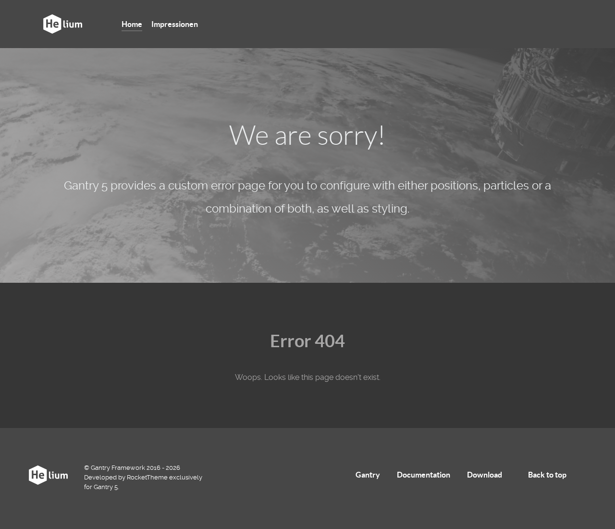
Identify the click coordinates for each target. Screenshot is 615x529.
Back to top (548, 474)
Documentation (423, 474)
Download (484, 474)
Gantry (368, 474)
